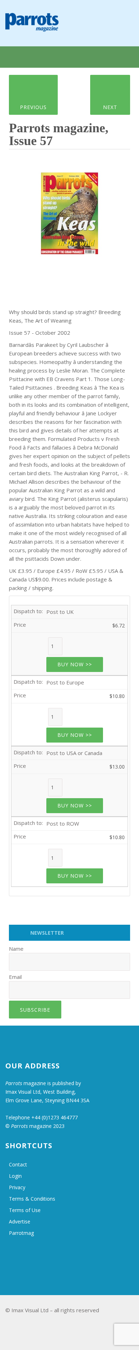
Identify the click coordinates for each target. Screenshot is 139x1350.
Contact (18, 1164)
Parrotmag (21, 1233)
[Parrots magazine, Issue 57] (69, 211)
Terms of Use (25, 1210)
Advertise (19, 1221)
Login (15, 1175)
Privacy (17, 1187)
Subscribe (35, 1009)
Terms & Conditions (32, 1198)
